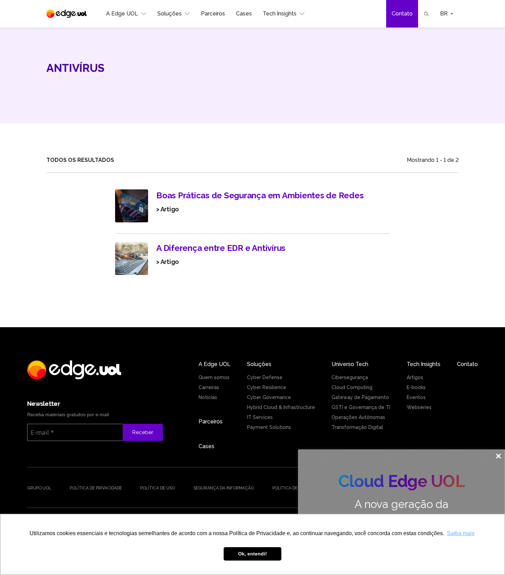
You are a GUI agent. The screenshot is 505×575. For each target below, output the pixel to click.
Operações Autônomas (358, 417)
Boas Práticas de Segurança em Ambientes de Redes (259, 195)
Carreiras (209, 387)
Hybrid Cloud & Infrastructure (281, 407)
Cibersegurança (350, 377)
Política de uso (157, 488)
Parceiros (213, 13)
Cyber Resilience (266, 387)
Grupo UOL (39, 488)
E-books (416, 387)
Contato (402, 13)
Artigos (415, 377)
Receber (142, 432)
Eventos (416, 397)
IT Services (260, 417)
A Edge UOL (122, 13)
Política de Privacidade (96, 488)
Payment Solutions (269, 427)
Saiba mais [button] (460, 533)
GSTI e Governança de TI (361, 407)
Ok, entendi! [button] (252, 553)
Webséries (419, 407)
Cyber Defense (264, 377)
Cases (244, 13)
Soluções (169, 13)
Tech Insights (279, 13)
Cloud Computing (352, 387)
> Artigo (167, 209)
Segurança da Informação (223, 488)
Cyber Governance (269, 397)
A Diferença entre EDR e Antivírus (220, 248)
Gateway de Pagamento (360, 397)
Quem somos (214, 377)
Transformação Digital (357, 427)
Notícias (208, 397)
